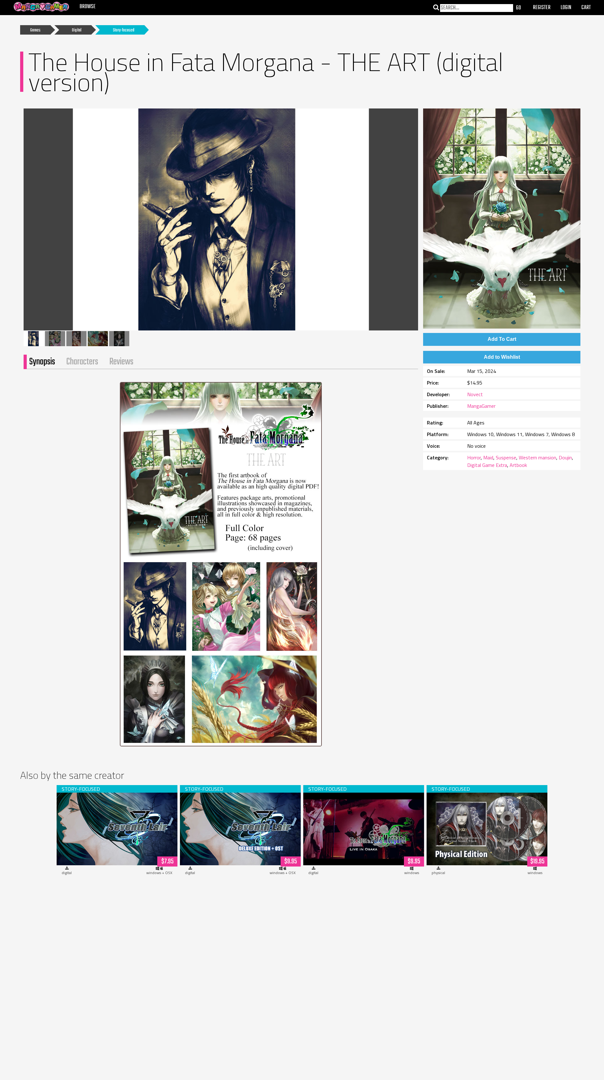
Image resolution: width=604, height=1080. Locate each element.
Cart (586, 7)
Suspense (506, 457)
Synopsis (42, 362)
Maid (488, 457)
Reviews (121, 362)
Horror (474, 457)
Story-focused (123, 30)
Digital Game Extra (487, 465)
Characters (82, 362)
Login (566, 7)
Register (542, 7)
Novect (475, 394)
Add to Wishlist (502, 357)
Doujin (565, 457)
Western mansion (537, 457)
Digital (76, 30)
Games (35, 30)
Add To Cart (502, 339)
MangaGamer (481, 406)
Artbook (518, 465)
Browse (88, 6)
